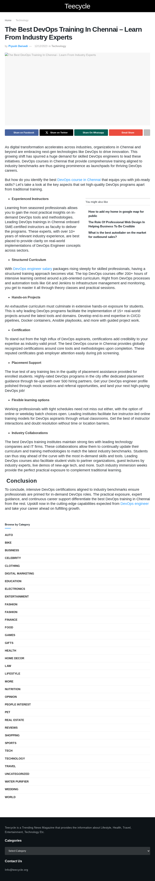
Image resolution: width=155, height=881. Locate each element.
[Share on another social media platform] (147, 132)
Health (10, 650)
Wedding (11, 789)
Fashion (11, 604)
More (9, 681)
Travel (10, 766)
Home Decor (14, 658)
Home (8, 20)
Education (13, 581)
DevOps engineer (134, 504)
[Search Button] (148, 6)
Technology (22, 20)
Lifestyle (12, 673)
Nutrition (12, 689)
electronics (15, 588)
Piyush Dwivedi (18, 46)
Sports (10, 743)
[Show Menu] (6, 6)
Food (9, 627)
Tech (9, 750)
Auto (9, 535)
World (10, 797)
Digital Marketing (19, 573)
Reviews (11, 727)
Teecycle (77, 6)
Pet (7, 712)
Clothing (12, 565)
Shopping (12, 735)
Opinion (11, 696)
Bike (8, 542)
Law (8, 666)
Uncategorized (17, 773)
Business (12, 550)
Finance (11, 619)
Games (10, 635)
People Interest (18, 704)
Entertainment (17, 596)
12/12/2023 (41, 46)
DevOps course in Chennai (79, 180)
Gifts (9, 643)
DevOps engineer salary (32, 269)
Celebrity (13, 558)
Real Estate (14, 720)
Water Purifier (17, 781)
